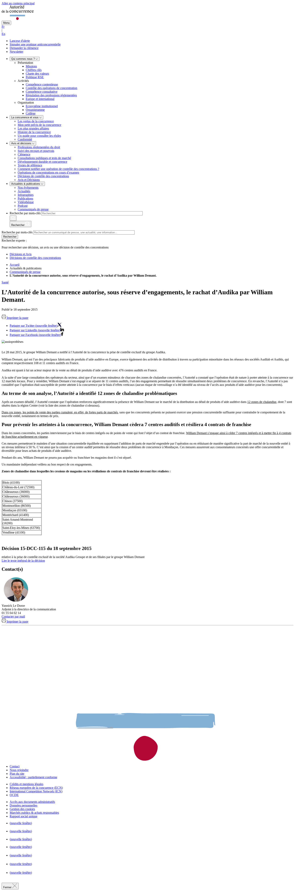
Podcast (22, 205)
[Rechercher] (13, 218)
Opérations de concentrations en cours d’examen (48, 172)
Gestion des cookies (22, 809)
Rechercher (9, 236)
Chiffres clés (34, 70)
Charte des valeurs (37, 73)
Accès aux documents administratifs (32, 801)
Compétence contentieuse (42, 84)
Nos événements (28, 187)
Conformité (25, 139)
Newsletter (16, 51)
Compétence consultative (41, 91)
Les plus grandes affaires (33, 128)
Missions (31, 66)
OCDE (14, 795)
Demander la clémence (24, 48)
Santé (5, 282)
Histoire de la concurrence (34, 132)
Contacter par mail (13, 616)
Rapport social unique (23, 816)
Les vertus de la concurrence (36, 121)
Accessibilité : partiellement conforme (33, 777)
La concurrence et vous (25, 117)
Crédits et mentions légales (26, 784)
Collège (31, 113)
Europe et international (40, 99)
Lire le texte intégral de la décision (23, 560)
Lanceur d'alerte (20, 40)
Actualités (24, 191)
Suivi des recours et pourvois (36, 150)
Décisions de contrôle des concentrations (43, 176)
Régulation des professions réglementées (51, 95)
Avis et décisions (21, 143)
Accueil (14, 264)
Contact (14, 766)
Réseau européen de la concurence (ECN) (36, 787)
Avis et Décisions (29, 179)
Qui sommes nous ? (23, 58)
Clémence (24, 154)
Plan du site (17, 773)
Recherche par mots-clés (25, 213)
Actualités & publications (26, 183)
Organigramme (35, 109)
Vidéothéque (26, 202)
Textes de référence (30, 165)
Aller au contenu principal (18, 3)
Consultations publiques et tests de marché (44, 158)
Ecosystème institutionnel (42, 106)
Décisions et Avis (21, 254)
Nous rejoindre (19, 770)
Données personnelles (23, 805)
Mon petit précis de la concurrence (39, 125)
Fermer (7, 887)
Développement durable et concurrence (42, 161)
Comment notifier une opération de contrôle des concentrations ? (58, 169)
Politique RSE (35, 77)
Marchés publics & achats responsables (34, 812)
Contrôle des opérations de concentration (51, 88)
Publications (25, 198)
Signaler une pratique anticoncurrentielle (35, 44)
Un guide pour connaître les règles (39, 135)
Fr (3, 26)
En (3, 34)
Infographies (26, 195)
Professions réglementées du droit (39, 147)
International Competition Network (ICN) (36, 791)
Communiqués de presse (33, 209)
